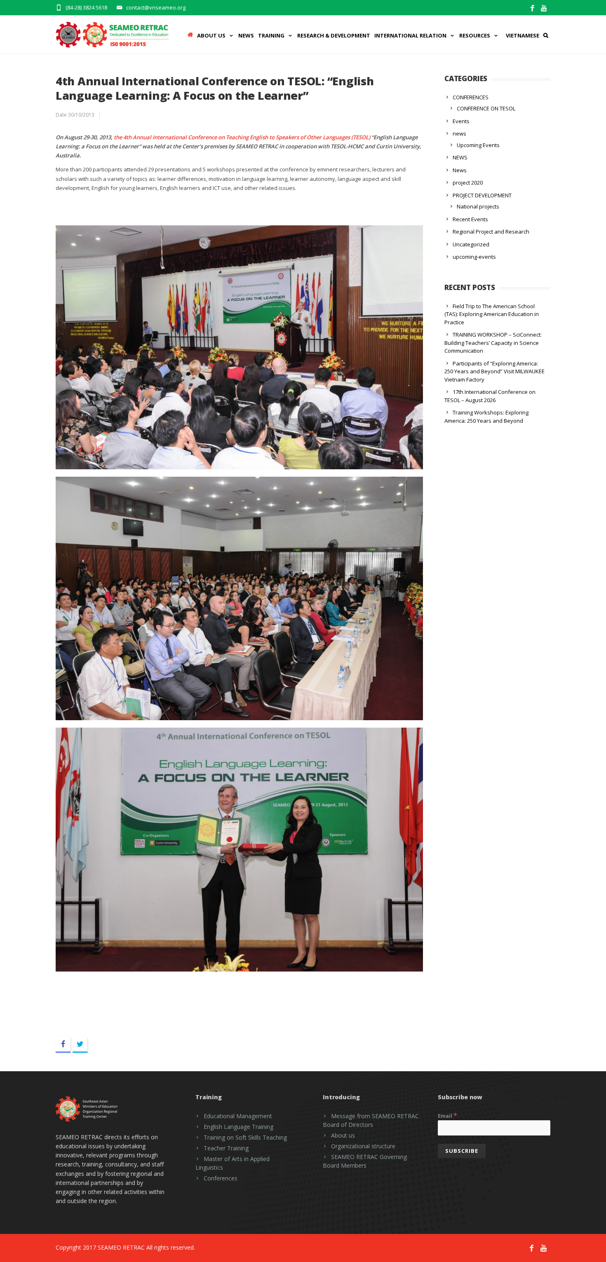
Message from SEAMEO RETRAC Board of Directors (371, 1120)
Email (447, 1115)
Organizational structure (363, 1146)
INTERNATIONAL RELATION (410, 35)
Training (271, 35)
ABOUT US (211, 35)
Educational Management (238, 1116)
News (246, 35)
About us (343, 1135)
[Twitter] (80, 1045)
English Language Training (238, 1127)
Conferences (220, 1178)
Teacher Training (226, 1148)
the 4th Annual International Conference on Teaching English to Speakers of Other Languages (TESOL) (242, 137)
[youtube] (544, 8)
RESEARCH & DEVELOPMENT (333, 35)
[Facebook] (532, 8)
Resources (474, 35)
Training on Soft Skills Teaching (245, 1137)
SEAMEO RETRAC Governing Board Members (365, 1161)
